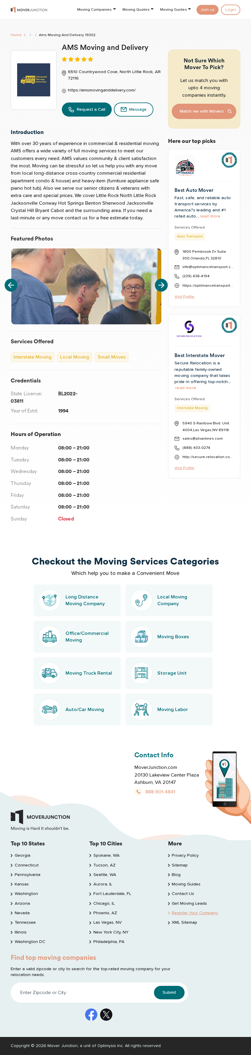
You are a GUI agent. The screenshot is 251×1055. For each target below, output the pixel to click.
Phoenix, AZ (105, 913)
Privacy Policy (185, 855)
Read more (210, 216)
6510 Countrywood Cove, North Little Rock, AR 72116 (114, 75)
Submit (169, 992)
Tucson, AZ (104, 865)
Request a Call (91, 109)
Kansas (21, 884)
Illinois (20, 932)
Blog (176, 875)
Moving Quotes (136, 10)
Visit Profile (184, 297)
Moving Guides (173, 10)
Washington (26, 894)
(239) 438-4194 (196, 276)
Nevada (22, 913)
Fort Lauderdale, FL (112, 894)
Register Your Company (195, 913)
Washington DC (30, 942)
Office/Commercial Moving (87, 637)
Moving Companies (94, 10)
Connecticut (26, 865)
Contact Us (183, 894)
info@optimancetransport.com (208, 267)
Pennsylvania (27, 875)
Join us (207, 10)
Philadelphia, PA (108, 942)
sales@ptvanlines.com (202, 439)
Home (16, 35)
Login (230, 10)
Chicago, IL (103, 903)
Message (138, 109)
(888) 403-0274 (196, 448)
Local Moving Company (172, 600)
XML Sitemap (184, 922)
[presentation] (11, 285)
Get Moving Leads (189, 903)
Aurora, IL (102, 884)
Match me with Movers (202, 111)
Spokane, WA (106, 855)
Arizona (22, 903)
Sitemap (180, 865)
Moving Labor (172, 709)
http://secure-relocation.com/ (208, 457)
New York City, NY (110, 932)
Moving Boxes (173, 636)
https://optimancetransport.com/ (208, 286)
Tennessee (25, 922)
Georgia (22, 855)
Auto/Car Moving (85, 709)
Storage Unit (172, 673)
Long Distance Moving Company (85, 600)
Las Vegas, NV (107, 922)
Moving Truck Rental (89, 673)
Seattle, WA (104, 875)
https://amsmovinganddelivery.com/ (102, 90)
